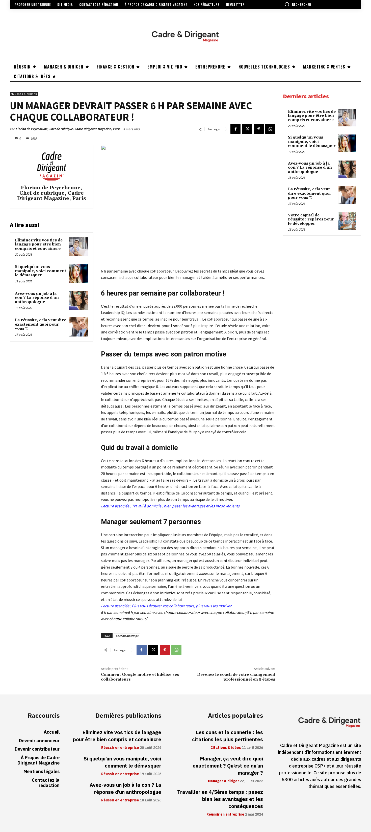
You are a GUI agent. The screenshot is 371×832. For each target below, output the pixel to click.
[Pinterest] (259, 129)
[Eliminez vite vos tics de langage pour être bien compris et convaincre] (78, 247)
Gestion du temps (127, 636)
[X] (247, 129)
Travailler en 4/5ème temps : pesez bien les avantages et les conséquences (220, 799)
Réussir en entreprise (120, 748)
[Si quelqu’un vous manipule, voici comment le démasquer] (78, 273)
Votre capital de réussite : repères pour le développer (311, 219)
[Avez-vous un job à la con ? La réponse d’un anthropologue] (78, 300)
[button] (297, 4)
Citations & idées (225, 748)
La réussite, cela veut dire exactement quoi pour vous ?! (40, 324)
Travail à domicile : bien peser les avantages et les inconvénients (186, 505)
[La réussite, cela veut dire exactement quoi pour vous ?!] (78, 326)
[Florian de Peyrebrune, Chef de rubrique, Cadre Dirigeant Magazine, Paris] (51, 166)
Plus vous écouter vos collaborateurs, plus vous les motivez (182, 605)
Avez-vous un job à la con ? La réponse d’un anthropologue (37, 297)
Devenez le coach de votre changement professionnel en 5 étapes (236, 677)
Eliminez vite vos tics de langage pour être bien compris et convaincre (39, 244)
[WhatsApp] (270, 129)
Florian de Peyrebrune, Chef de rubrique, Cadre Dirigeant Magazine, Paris (68, 129)
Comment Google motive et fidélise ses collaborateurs (140, 677)
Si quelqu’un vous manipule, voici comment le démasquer (40, 271)
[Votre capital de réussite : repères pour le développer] (347, 221)
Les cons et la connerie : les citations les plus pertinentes (227, 736)
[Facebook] (235, 129)
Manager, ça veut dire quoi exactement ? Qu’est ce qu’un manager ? (228, 766)
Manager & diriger (24, 94)
